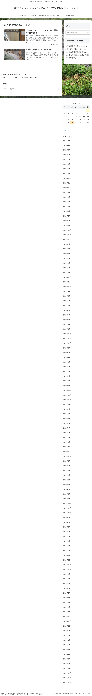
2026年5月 (67, 155)
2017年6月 (67, 645)
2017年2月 (67, 664)
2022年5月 (67, 367)
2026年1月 (67, 173)
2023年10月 (67, 287)
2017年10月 (67, 626)
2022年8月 (67, 353)
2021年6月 (67, 418)
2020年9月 (67, 461)
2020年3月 (67, 489)
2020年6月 (67, 475)
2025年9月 (67, 192)
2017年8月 (67, 635)
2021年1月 (67, 442)
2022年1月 (67, 386)
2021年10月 (67, 400)
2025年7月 (67, 202)
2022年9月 (67, 348)
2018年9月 (67, 574)
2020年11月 (67, 451)
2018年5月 (67, 593)
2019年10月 (67, 513)
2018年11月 (67, 565)
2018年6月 (67, 588)
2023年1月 (67, 329)
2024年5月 (67, 254)
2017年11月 (67, 621)
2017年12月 (67, 616)
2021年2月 (67, 437)
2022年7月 (67, 357)
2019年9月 (67, 518)
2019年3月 (67, 546)
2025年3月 (67, 216)
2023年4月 (67, 315)
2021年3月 (67, 433)
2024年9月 (67, 244)
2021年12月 (67, 390)
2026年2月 (67, 169)
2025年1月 (67, 225)
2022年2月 (67, 381)
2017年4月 (67, 654)
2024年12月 (67, 230)
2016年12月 (67, 673)
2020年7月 (67, 470)
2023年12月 (67, 277)
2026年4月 (67, 159)
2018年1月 (67, 612)
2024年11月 (67, 235)
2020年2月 (67, 494)
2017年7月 (67, 640)
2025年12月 (67, 178)
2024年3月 (67, 263)
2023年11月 (67, 282)
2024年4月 (67, 258)
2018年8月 (67, 579)
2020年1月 (67, 499)
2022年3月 (67, 376)
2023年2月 (67, 324)
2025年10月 (67, 188)
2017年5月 (67, 649)
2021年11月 (67, 395)
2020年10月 (67, 456)
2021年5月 (67, 423)
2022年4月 (67, 371)
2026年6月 (67, 150)
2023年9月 (67, 291)
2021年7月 (67, 414)
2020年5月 (67, 480)
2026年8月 (67, 140)
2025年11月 (67, 183)
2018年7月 (67, 583)
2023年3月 (67, 320)
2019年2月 (67, 550)
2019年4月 (67, 541)
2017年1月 (67, 668)
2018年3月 (67, 602)
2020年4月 (67, 484)
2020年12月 (67, 447)
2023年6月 (67, 305)
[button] (57, 89)
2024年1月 (67, 272)
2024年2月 (67, 268)
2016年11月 (67, 678)
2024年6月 (67, 249)
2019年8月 (67, 522)
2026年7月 (67, 145)
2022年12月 (67, 334)
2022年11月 (67, 338)
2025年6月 (67, 206)
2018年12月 (67, 560)
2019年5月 (67, 536)
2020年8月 (67, 466)
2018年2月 (67, 607)
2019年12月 (67, 503)
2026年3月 (67, 164)
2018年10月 (67, 569)
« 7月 (64, 130)
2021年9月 (67, 404)
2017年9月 (67, 631)
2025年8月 (67, 197)
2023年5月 (67, 310)
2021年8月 (67, 409)
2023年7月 (67, 301)
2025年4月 (67, 211)
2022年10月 (67, 343)
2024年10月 (67, 239)
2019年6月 (67, 532)
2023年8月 (67, 296)
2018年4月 (67, 598)
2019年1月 (67, 555)
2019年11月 (67, 508)
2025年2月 (67, 221)
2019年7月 (67, 527)
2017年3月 (67, 659)
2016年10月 (67, 682)
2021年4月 (67, 428)
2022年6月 (67, 362)
